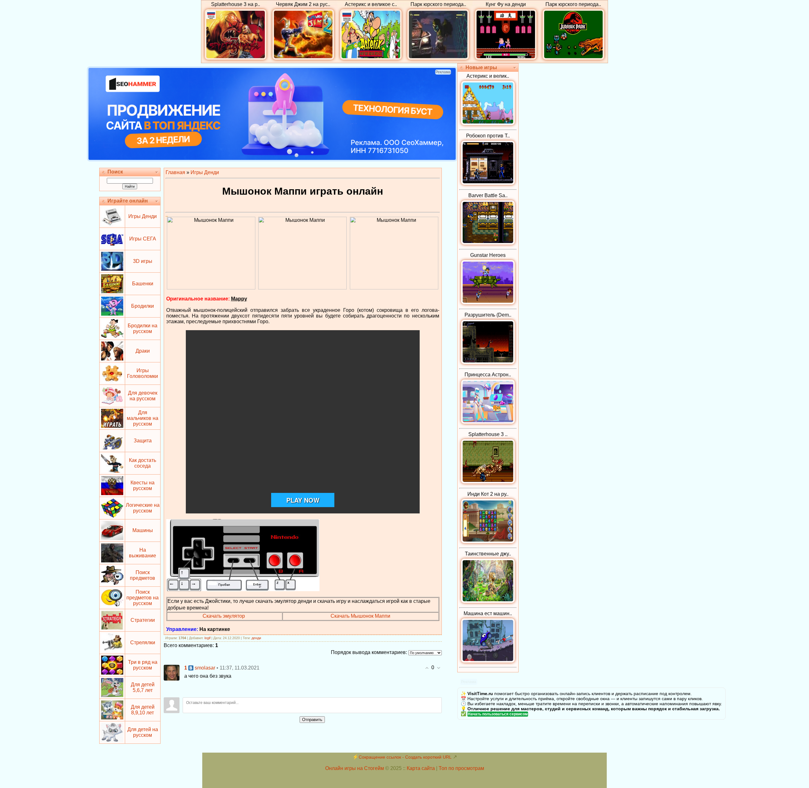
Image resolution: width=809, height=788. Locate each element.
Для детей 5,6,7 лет (143, 687)
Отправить (312, 719)
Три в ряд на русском (142, 664)
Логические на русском (143, 507)
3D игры (142, 261)
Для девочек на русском (142, 395)
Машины (142, 530)
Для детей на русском (142, 732)
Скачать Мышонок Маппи (360, 616)
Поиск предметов (142, 575)
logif (207, 638)
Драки (143, 351)
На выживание (142, 552)
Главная (175, 172)
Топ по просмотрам (461, 768)
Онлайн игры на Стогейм (354, 768)
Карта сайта (421, 768)
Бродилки (142, 306)
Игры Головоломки (142, 373)
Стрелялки (142, 642)
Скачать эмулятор (224, 616)
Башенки (142, 283)
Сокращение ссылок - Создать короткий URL (405, 757)
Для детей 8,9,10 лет (143, 709)
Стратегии (143, 620)
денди (256, 638)
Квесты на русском (143, 485)
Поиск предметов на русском (142, 597)
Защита (143, 440)
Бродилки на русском (142, 328)
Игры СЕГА (142, 238)
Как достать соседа (142, 463)
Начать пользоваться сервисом (498, 714)
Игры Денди (142, 216)
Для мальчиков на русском (142, 418)
